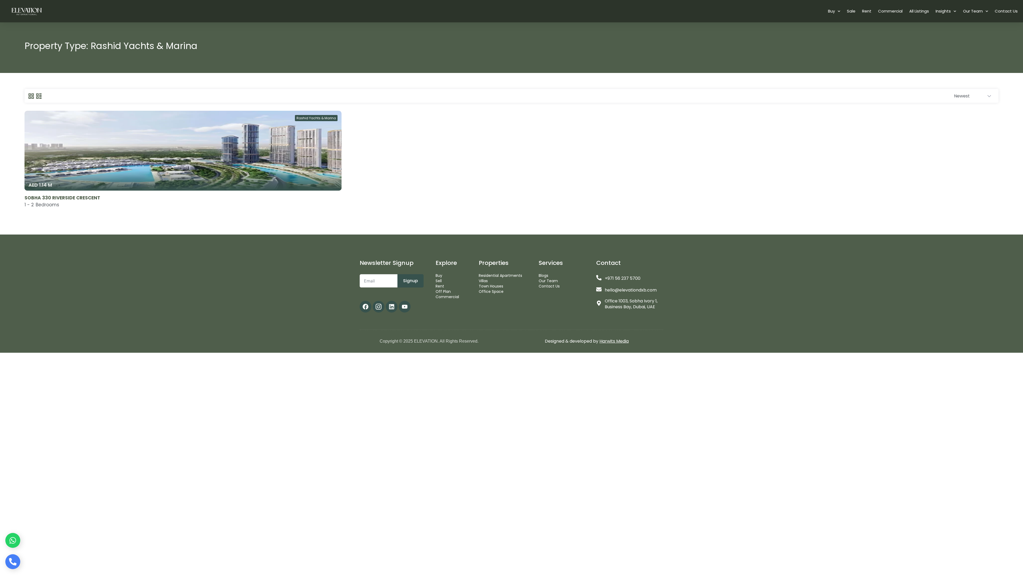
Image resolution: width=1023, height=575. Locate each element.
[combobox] (972, 96)
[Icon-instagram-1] (378, 307)
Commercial (890, 11)
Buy (831, 11)
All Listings (919, 11)
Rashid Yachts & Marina (316, 118)
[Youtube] (405, 307)
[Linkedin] (391, 307)
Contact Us (1006, 11)
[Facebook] (365, 307)
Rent (866, 11)
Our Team (973, 11)
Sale (851, 11)
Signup (410, 281)
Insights (943, 11)
